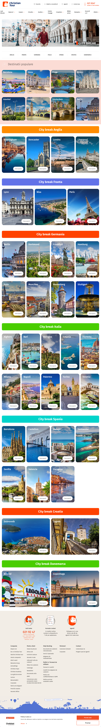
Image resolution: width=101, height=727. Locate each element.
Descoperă (18, 169)
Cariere (13, 677)
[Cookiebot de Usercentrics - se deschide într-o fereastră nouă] (10, 724)
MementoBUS (14, 680)
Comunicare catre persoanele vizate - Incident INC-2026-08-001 (34, 681)
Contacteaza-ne (80, 649)
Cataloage (30, 668)
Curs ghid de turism (16, 674)
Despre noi (14, 649)
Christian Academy (16, 671)
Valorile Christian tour (17, 654)
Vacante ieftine (15, 691)
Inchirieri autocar (32, 654)
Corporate (13, 683)
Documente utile (31, 673)
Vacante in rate (31, 657)
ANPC (28, 676)
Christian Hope (15, 669)
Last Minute (2, 12)
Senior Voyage (50, 12)
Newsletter (30, 670)
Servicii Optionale (48, 653)
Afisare (23, 723)
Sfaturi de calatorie (32, 665)
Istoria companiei (16, 657)
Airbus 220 (30, 651)
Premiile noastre (15, 688)
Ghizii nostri (14, 660)
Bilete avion (69, 12)
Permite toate (88, 717)
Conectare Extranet (65, 649)
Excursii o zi (87, 12)
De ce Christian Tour (16, 651)
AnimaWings (14, 666)
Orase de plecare (32, 649)
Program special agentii (83, 651)
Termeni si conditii (48, 667)
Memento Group (15, 663)
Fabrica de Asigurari (16, 686)
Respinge (88, 722)
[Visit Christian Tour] (11, 4)
